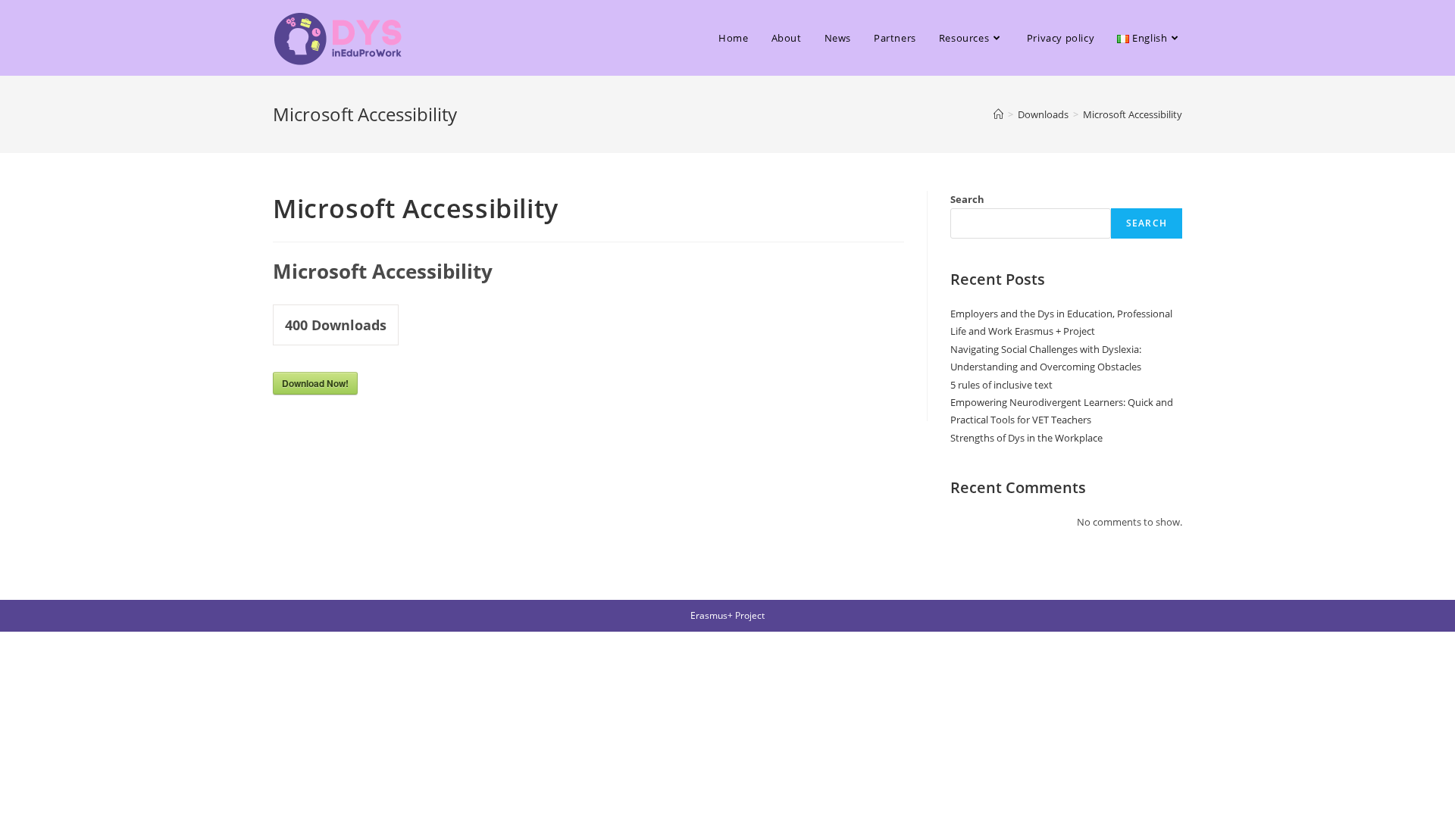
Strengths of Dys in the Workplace (1026, 438)
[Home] (998, 114)
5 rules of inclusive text (1001, 385)
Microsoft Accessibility (1132, 114)
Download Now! (315, 383)
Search (967, 199)
